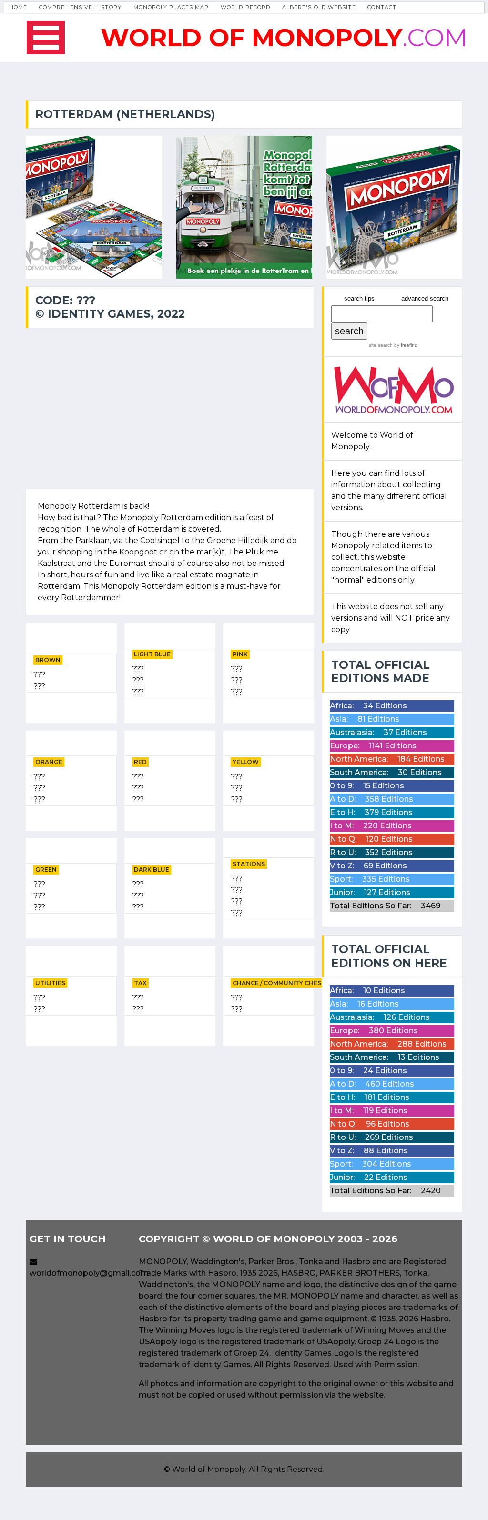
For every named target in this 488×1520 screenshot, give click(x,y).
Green (46, 869)
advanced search (424, 298)
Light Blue (152, 654)
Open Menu (46, 37)
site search (381, 345)
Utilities (50, 982)
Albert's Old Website (319, 7)
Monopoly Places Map (171, 7)
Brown (48, 660)
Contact (381, 7)
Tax (140, 982)
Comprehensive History (80, 7)
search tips (359, 298)
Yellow (246, 761)
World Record (245, 7)
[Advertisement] (170, 1120)
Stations (249, 863)
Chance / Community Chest (279, 982)
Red (140, 761)
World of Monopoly (208, 1469)
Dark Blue (151, 869)
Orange (48, 761)
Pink (240, 654)
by (405, 345)
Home (18, 7)
